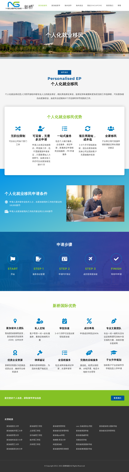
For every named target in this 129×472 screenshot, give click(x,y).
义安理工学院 (35, 431)
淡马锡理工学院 (36, 435)
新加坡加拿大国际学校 (108, 426)
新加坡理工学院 (36, 426)
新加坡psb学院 (59, 435)
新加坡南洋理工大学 (14, 431)
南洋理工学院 (35, 440)
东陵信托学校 (81, 440)
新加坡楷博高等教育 (61, 449)
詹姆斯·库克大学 (59, 440)
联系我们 (117, 398)
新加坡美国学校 (82, 431)
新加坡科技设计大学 (14, 440)
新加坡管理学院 (59, 426)
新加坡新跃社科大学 (14, 449)
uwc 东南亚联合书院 (84, 426)
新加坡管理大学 (13, 435)
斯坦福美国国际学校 (84, 444)
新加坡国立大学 (13, 426)
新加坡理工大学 (13, 444)
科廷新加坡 (57, 444)
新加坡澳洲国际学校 (84, 449)
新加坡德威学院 (82, 435)
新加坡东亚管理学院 (61, 431)
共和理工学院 (35, 444)
